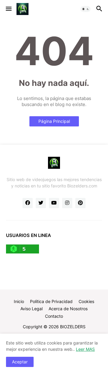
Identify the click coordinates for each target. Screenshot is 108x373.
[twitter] (41, 203)
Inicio (19, 301)
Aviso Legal (31, 308)
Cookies (86, 301)
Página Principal (54, 121)
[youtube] (54, 203)
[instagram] (67, 203)
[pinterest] (80, 203)
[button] (8, 9)
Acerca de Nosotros (68, 308)
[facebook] (27, 203)
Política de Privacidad (51, 301)
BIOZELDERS (73, 326)
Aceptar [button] (20, 361)
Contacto (54, 316)
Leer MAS (85, 349)
